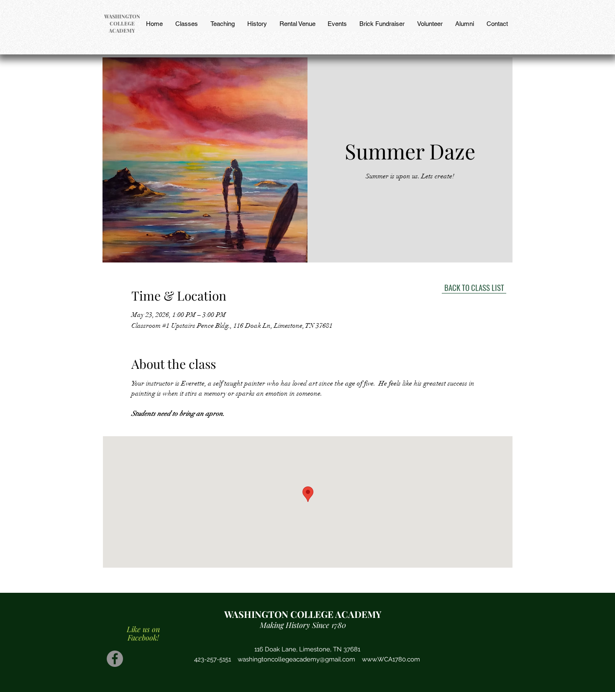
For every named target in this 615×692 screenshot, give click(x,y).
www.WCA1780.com (391, 659)
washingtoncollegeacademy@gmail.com (296, 659)
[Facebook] (115, 659)
